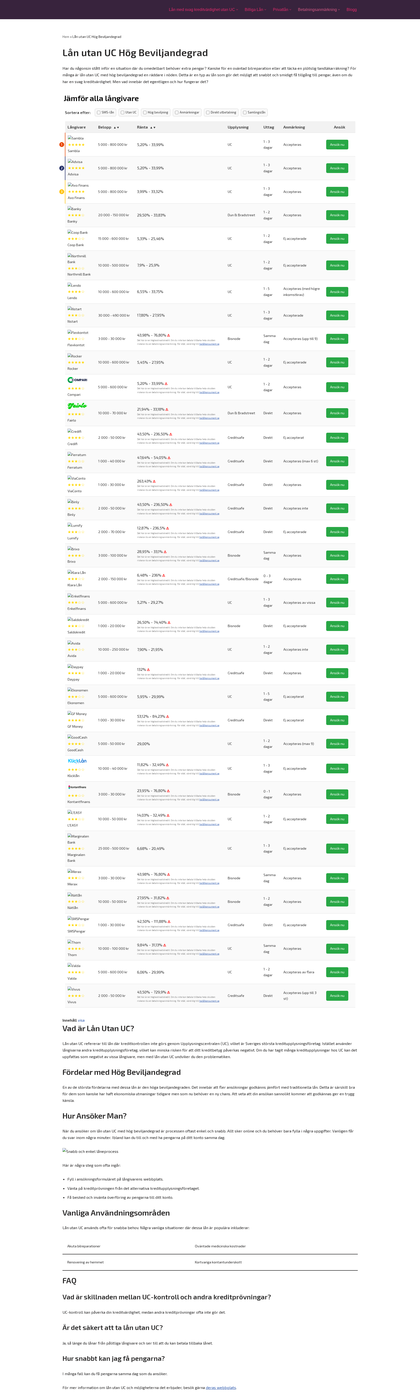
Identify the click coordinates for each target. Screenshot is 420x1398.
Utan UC (130, 112)
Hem (65, 37)
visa (81, 1020)
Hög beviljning (158, 112)
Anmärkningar (189, 112)
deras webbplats (221, 1387)
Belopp (104, 127)
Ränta (142, 127)
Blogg (352, 10)
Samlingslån (256, 112)
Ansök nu (337, 144)
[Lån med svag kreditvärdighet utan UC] (83, 9)
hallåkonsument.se (209, 344)
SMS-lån (108, 112)
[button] (237, 9)
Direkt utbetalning (223, 112)
